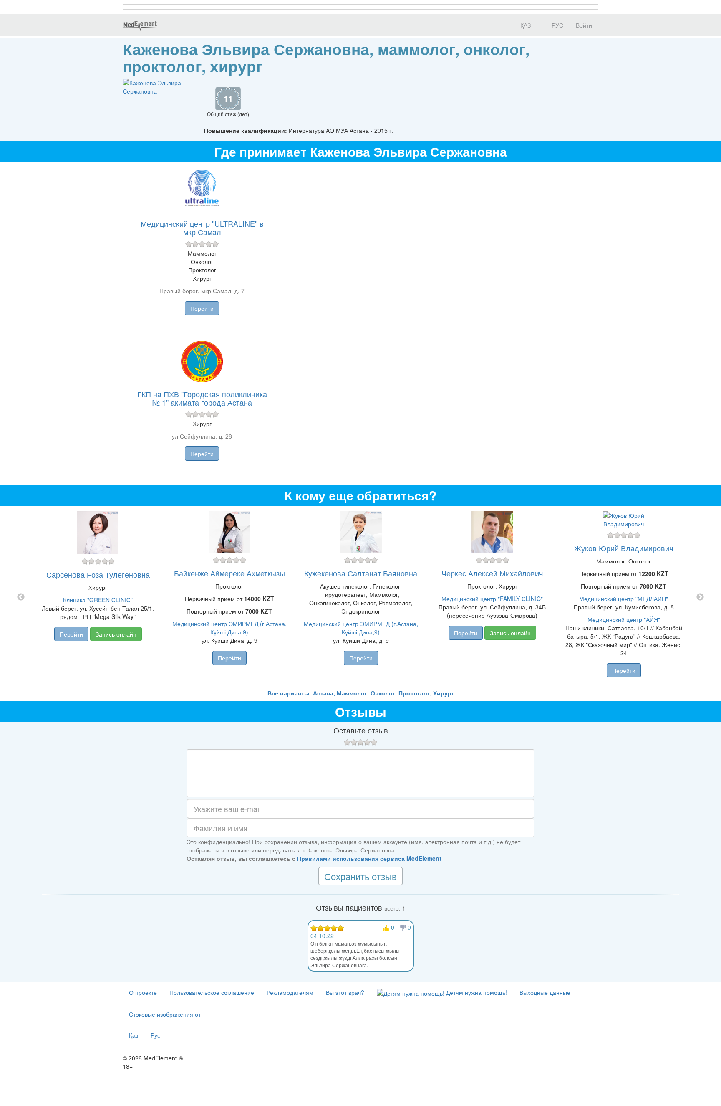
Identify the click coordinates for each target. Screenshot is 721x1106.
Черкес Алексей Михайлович (492, 573)
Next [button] (700, 597)
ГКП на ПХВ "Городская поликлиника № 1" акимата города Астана (202, 398)
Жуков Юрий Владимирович (623, 548)
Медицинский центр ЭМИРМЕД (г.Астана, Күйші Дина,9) (229, 627)
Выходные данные (544, 992)
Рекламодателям (290, 992)
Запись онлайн (116, 634)
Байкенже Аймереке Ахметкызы (229, 573)
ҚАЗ (525, 25)
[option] (360, 597)
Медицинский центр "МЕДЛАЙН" (623, 598)
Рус (155, 1035)
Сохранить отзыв (360, 876)
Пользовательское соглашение (211, 992)
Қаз (133, 1035)
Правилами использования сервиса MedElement (369, 858)
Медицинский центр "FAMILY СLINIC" (492, 598)
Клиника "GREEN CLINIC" (98, 600)
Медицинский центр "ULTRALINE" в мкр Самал (202, 227)
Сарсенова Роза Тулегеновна (98, 574)
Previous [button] (21, 597)
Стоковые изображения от (165, 1014)
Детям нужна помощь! (475, 992)
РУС (556, 25)
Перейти (202, 308)
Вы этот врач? (345, 992)
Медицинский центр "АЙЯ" (623, 619)
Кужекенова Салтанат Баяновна (360, 573)
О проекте (143, 992)
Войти (584, 25)
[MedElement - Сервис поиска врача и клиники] (139, 25)
